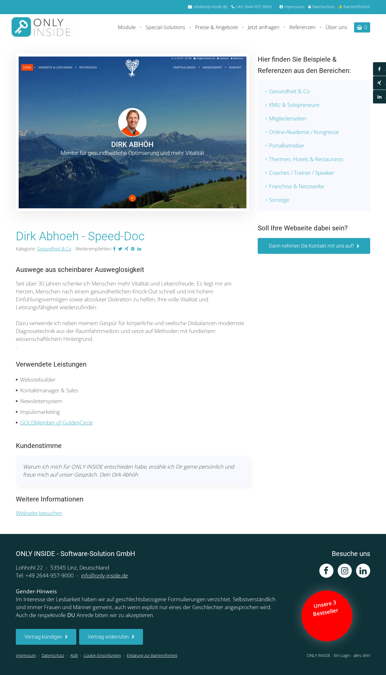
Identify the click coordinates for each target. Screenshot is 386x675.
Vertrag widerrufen (108, 637)
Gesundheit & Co (54, 249)
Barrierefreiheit (357, 6)
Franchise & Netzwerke (296, 186)
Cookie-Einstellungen (102, 655)
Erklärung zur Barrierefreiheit (152, 655)
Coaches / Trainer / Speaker (301, 172)
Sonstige (279, 200)
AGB (74, 655)
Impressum (294, 6)
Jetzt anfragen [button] (263, 27)
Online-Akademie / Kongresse (304, 132)
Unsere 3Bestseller (326, 608)
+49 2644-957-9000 (254, 6)
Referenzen (302, 27)
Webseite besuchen (39, 513)
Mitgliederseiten (287, 118)
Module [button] (127, 27)
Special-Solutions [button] (165, 27)
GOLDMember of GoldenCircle (56, 422)
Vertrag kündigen (43, 637)
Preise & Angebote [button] (216, 27)
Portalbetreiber (286, 145)
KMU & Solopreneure (294, 105)
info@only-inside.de (210, 6)
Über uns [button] (336, 27)
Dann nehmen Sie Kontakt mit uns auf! (311, 246)
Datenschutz (323, 6)
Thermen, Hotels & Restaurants (306, 159)
